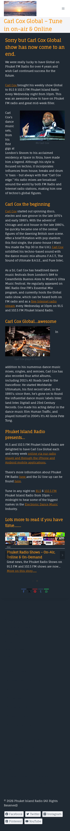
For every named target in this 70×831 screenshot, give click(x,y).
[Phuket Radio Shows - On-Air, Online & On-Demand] (35, 538)
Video (8, 656)
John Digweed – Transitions (23, 754)
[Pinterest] (35, 591)
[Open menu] (63, 8)
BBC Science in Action (19, 707)
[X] (29, 591)
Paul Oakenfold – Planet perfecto (27, 783)
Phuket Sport (13, 642)
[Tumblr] (40, 591)
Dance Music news (17, 627)
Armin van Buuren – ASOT (22, 740)
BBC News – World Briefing (22, 680)
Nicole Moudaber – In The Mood (26, 776)
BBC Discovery (14, 698)
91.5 (38, 491)
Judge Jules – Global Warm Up (25, 761)
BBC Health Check (16, 716)
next (62, 555)
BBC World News (15, 671)
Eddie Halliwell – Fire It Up (22, 747)
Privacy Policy (14, 826)
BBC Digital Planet (16, 689)
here (22, 476)
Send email (36, 826)
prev (7, 555)
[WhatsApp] (46, 591)
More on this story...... (22, 571)
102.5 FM (50, 491)
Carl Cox (11, 85)
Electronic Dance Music (41, 504)
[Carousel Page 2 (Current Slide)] (37, 581)
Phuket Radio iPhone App (22, 620)
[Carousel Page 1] (33, 581)
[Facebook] (23, 591)
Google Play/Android (18, 613)
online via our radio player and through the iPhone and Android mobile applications (30, 458)
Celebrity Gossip (15, 649)
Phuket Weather (15, 634)
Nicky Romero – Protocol (21, 769)
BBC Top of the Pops (18, 725)
